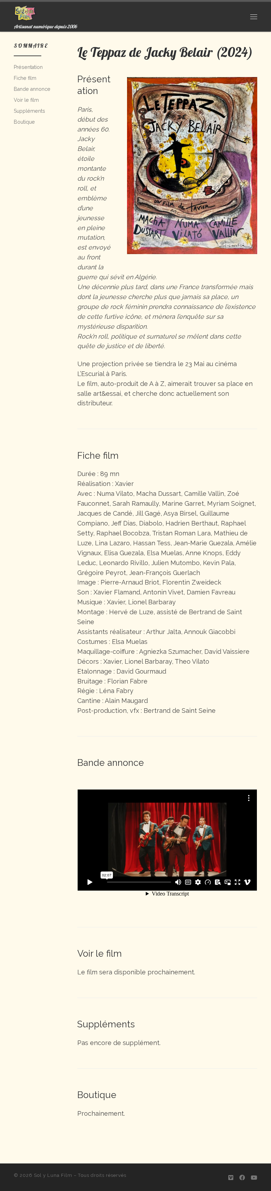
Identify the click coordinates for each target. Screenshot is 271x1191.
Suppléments (29, 111)
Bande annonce (32, 89)
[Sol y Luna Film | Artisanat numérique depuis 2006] (25, 12)
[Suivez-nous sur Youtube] (254, 1177)
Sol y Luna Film (53, 1175)
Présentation (28, 67)
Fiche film (25, 78)
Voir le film (26, 100)
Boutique (24, 122)
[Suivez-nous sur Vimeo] (230, 1177)
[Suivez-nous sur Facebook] (242, 1177)
